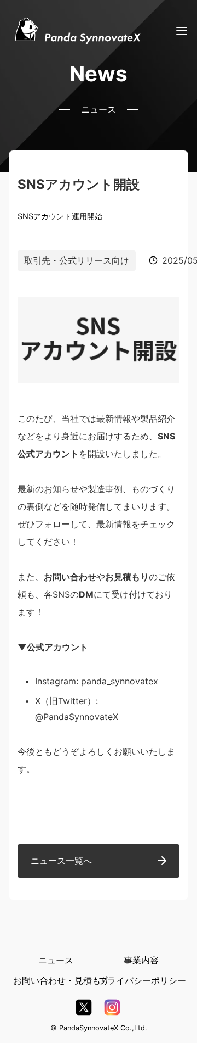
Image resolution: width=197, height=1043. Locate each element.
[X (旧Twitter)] (83, 1009)
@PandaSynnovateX (76, 716)
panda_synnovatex (119, 681)
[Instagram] (112, 1009)
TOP (170, 1022)
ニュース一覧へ (61, 860)
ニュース (55, 960)
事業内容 (141, 960)
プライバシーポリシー (142, 980)
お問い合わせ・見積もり (61, 980)
